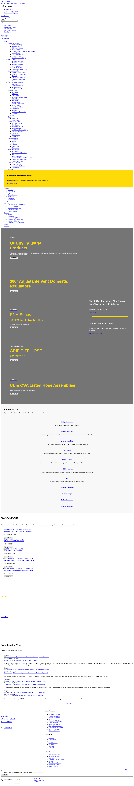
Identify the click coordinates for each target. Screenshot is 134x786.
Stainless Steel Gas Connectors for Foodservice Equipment (21, 660)
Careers (19, 3)
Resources (52, 758)
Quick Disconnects (54, 724)
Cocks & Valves (53, 722)
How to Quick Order (7, 3)
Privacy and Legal (54, 764)
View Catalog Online (55, 763)
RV (50, 741)
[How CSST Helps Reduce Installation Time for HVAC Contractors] (24, 692)
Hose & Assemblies (54, 717)
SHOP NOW (14, 258)
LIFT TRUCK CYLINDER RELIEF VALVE (18, 570)
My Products (8, 28)
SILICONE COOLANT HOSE (14, 541)
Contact (24, 3)
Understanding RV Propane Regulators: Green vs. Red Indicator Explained (26, 673)
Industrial (51, 738)
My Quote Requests (10, 30)
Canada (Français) (9, 9)
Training (51, 761)
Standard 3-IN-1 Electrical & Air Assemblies (18, 531)
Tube (50, 719)
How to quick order (54, 755)
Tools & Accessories (54, 729)
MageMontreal (17, 783)
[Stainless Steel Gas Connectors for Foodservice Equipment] (26, 657)
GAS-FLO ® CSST (54, 766)
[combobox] (9, 21)
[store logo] (15, 19)
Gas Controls (52, 739)
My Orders (7, 25)
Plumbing (51, 744)
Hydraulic (51, 746)
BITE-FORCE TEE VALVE (13, 550)
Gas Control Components (56, 727)
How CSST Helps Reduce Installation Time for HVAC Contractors (23, 695)
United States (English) (11, 11)
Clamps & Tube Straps (55, 721)
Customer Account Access (56, 759)
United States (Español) (11, 13)
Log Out (6, 32)
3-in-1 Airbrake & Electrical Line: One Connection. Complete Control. (24, 684)
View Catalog (5, 16)
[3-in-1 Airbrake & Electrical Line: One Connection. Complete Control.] (25, 681)
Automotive (52, 748)
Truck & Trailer (53, 743)
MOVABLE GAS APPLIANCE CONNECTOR (19, 560)
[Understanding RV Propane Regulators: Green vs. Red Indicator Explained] (26, 669)
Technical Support (54, 756)
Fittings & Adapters (67, 422)
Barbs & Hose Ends (54, 716)
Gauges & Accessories (55, 726)
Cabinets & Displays (54, 731)
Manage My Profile (10, 27)
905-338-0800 (8, 728)
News (14, 3)
